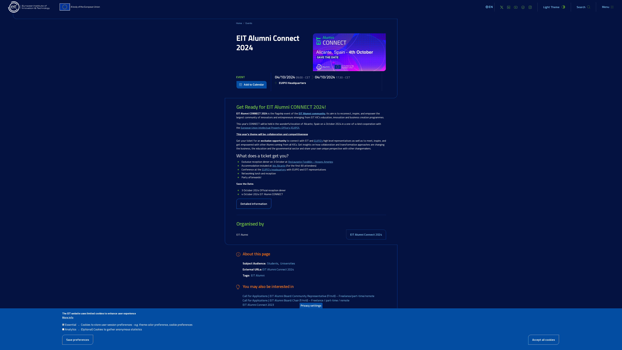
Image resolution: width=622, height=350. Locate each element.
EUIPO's (318, 141)
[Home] (29, 7)
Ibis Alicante (279, 166)
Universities (287, 263)
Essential (70, 324)
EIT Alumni (258, 275)
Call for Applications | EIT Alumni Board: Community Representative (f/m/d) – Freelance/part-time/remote (308, 296)
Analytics (70, 329)
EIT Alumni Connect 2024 (366, 234)
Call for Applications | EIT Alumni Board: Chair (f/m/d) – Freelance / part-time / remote (296, 300)
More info (67, 317)
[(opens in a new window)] (501, 7)
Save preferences (77, 340)
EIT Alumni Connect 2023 (258, 305)
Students (272, 263)
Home (239, 23)
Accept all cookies (543, 340)
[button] (349, 52)
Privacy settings (311, 305)
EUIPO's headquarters (274, 169)
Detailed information (254, 204)
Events (249, 23)
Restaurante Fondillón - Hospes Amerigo (310, 162)
